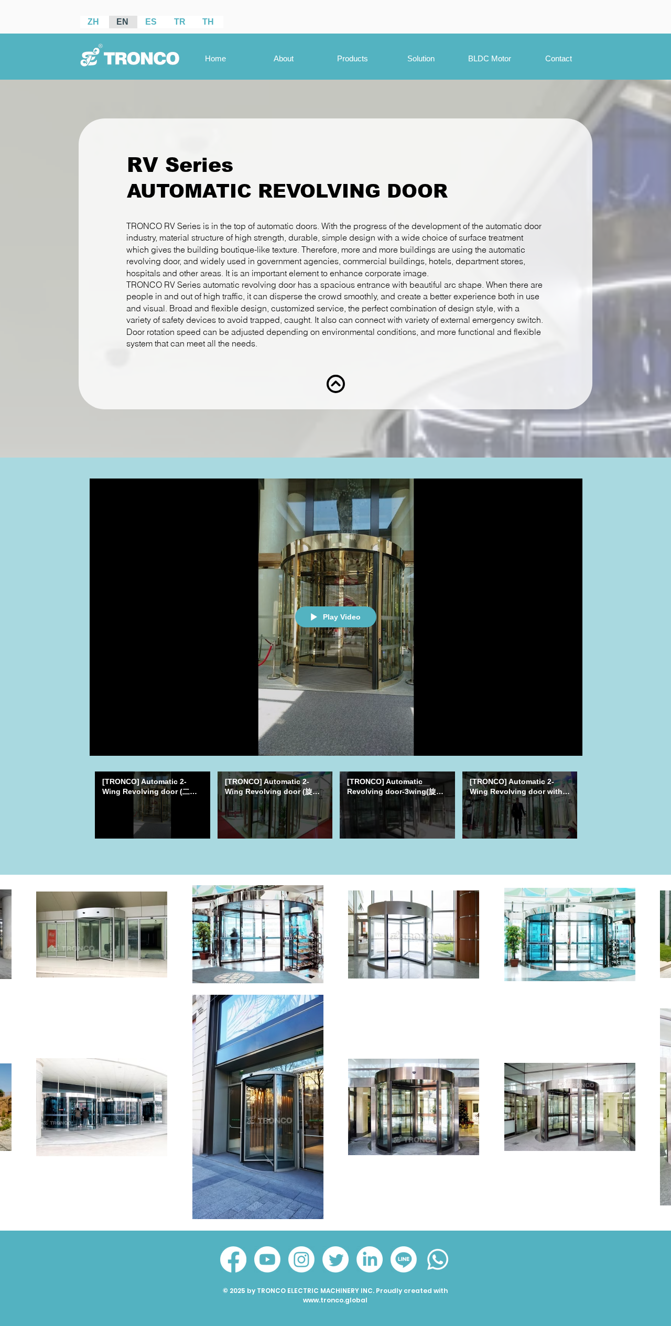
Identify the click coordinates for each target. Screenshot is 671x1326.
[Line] (404, 1259)
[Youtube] (267, 1259)
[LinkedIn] (369, 1259)
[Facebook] (233, 1259)
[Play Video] (152, 804)
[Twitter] (335, 1259)
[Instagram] (301, 1259)
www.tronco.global (335, 1300)
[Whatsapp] (438, 1259)
